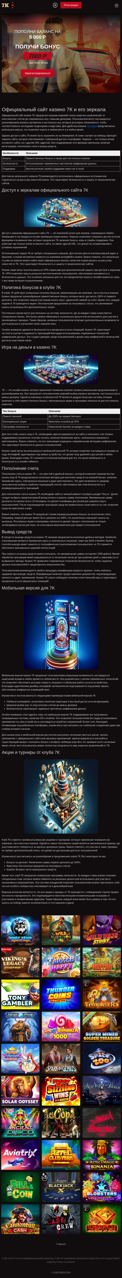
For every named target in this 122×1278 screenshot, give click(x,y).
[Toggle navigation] (116, 5)
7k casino (92, 126)
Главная (61, 1244)
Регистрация (71, 5)
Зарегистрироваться (37, 73)
